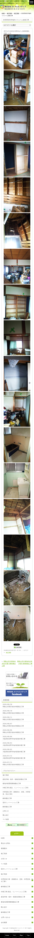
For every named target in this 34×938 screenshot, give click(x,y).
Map (21, 935)
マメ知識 (6, 819)
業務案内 (4, 848)
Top (28, 935)
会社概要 (4, 922)
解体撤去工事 (7, 798)
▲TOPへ (17, 833)
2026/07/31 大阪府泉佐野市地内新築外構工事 (14, 757)
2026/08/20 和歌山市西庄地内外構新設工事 (13, 706)
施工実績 (9, 13)
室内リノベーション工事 (11, 802)
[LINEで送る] (18, 647)
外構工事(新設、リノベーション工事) (16, 788)
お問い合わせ (5, 917)
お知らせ (6, 811)
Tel (14, 935)
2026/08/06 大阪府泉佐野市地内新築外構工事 (14, 738)
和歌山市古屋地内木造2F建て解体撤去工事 (9, 663)
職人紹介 (6, 815)
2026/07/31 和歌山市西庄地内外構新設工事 (13, 763)
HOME (3, 13)
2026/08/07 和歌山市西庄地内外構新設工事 (13, 725)
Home (7, 935)
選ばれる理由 (5, 843)
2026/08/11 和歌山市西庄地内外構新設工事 (13, 718)
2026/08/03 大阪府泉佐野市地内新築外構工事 (14, 744)
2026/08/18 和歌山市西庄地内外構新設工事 (13, 712)
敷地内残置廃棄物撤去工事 (12, 783)
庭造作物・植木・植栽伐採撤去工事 (15, 779)
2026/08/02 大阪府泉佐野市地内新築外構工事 (14, 751)
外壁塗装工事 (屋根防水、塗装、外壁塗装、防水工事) (16, 793)
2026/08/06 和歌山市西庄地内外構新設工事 (13, 731)
